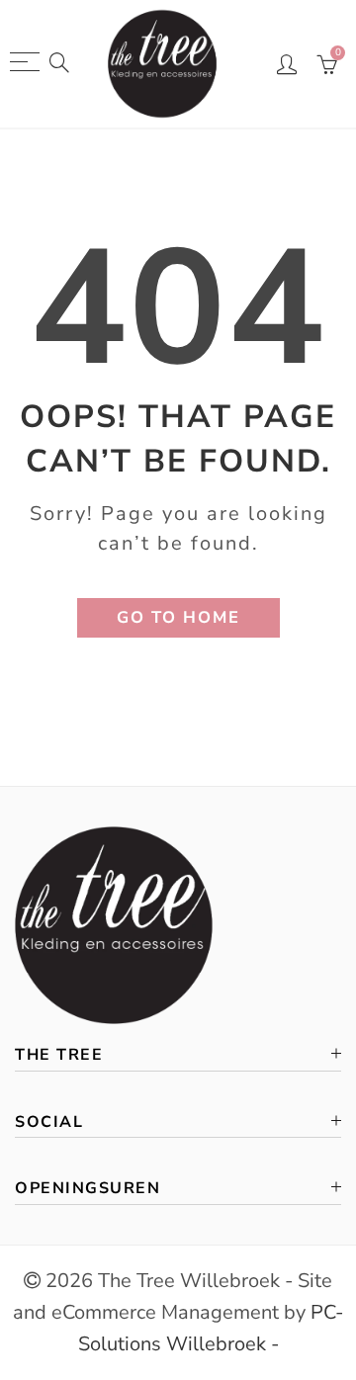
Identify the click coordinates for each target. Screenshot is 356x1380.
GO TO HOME (178, 617)
